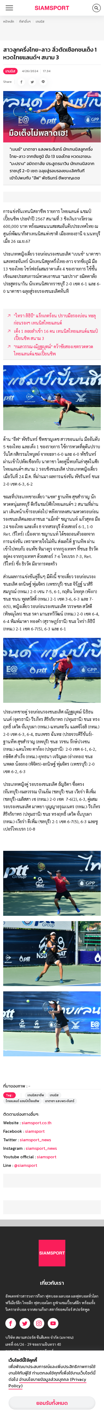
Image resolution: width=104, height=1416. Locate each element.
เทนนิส (40, 21)
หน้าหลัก (8, 21)
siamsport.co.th (36, 1122)
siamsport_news (35, 1139)
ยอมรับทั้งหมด (52, 1403)
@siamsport (25, 1165)
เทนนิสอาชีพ (35, 1095)
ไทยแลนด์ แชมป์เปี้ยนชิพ (22, 1101)
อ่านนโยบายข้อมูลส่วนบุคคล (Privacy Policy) (47, 1382)
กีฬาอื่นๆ (25, 21)
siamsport (35, 1131)
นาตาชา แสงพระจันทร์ (59, 1101)
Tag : (9, 1095)
